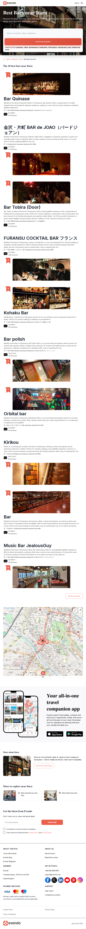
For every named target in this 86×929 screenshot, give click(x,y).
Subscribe (52, 822)
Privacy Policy (47, 832)
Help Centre (49, 891)
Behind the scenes (51, 857)
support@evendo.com (53, 874)
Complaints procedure (52, 895)
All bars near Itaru (74, 596)
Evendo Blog (7, 857)
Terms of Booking (9, 914)
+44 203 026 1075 (52, 871)
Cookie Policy (33, 832)
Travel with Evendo (9, 853)
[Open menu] (82, 3)
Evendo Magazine (9, 861)
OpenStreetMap (10, 608)
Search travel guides (43, 41)
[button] (42, 641)
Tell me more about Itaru (44, 766)
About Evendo (50, 853)
